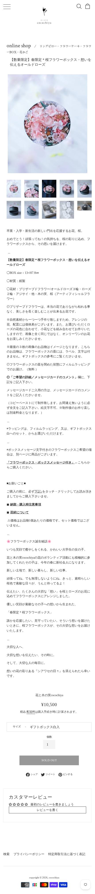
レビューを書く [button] (47, 810)
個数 (49, 736)
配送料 (31, 711)
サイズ (17, 726)
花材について (19, 512)
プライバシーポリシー (28, 854)
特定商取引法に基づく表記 (66, 854)
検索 (6, 854)
